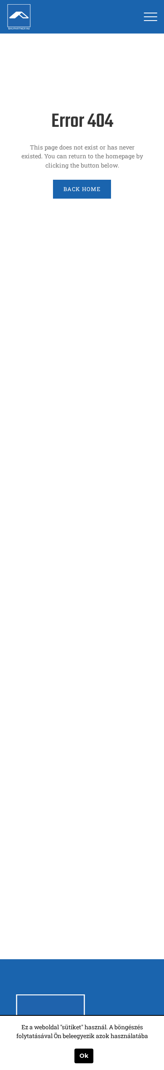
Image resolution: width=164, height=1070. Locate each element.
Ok (83, 1056)
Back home (82, 189)
